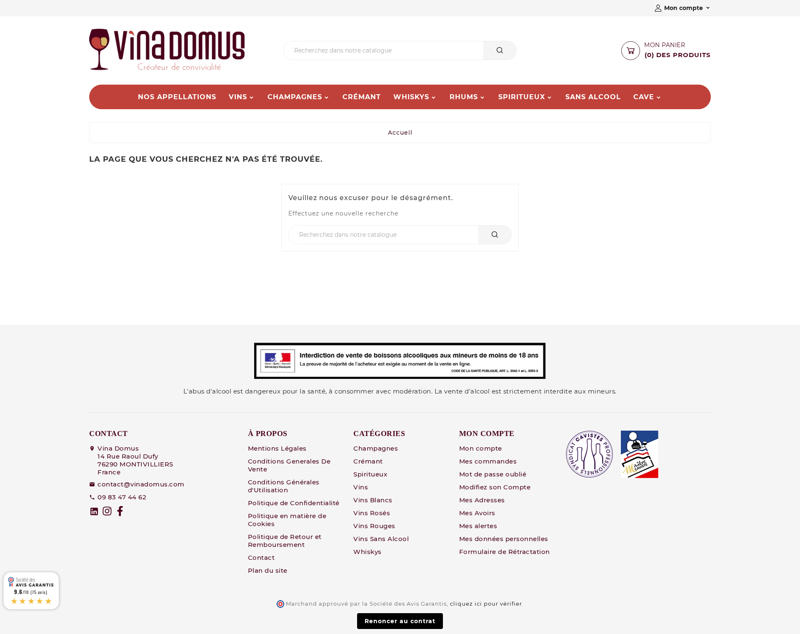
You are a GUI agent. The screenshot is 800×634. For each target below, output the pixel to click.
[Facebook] (120, 511)
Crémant (368, 461)
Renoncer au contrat (400, 621)
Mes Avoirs (477, 513)
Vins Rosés (371, 513)
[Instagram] (107, 511)
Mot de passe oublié (493, 474)
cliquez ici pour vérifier (486, 604)
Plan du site (268, 570)
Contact (261, 557)
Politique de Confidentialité (294, 503)
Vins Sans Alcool (381, 539)
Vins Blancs (372, 500)
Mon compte (480, 448)
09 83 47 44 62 (122, 497)
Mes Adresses (482, 500)
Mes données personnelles (503, 539)
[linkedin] (94, 511)
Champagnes (375, 448)
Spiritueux (370, 474)
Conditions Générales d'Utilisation (284, 486)
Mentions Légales (277, 448)
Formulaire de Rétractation (504, 552)
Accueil (400, 132)
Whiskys (367, 552)
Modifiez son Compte (495, 487)
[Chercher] (500, 50)
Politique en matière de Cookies (287, 520)
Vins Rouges (374, 526)
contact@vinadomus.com (141, 484)
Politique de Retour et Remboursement (285, 541)
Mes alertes (478, 526)
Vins (360, 487)
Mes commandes (488, 461)
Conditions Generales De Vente (289, 465)
